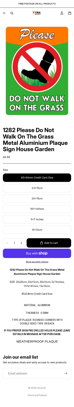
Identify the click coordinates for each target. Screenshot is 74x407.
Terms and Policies (37, 395)
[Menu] (4, 13)
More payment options (37, 262)
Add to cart (51, 242)
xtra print (41, 387)
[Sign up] (66, 373)
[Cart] (70, 13)
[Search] (12, 13)
